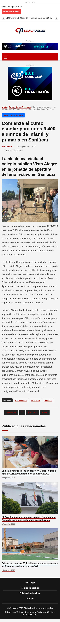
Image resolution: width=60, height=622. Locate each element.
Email (44, 412)
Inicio (4, 107)
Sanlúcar (48, 400)
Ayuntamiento (21, 400)
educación (35, 400)
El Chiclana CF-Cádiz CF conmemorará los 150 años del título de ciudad (30, 18)
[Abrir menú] (30, 56)
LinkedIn (32, 412)
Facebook (11, 412)
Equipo (30, 598)
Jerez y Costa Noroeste (20, 107)
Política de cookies (30, 588)
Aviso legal (30, 582)
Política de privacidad (30, 593)
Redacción (7, 146)
